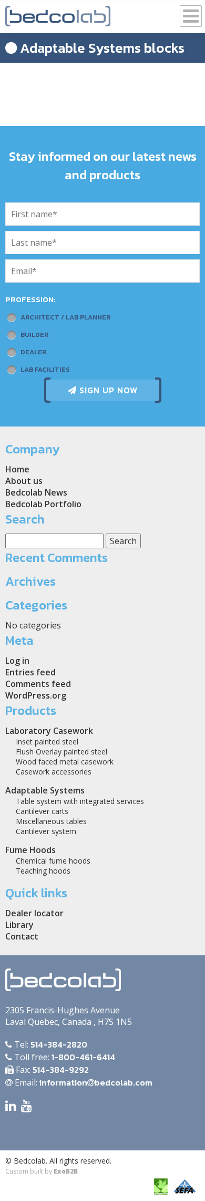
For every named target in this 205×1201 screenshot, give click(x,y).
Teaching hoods (43, 871)
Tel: (49, 1044)
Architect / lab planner (65, 317)
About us (24, 481)
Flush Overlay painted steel (61, 752)
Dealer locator (34, 913)
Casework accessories (53, 772)
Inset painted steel (47, 742)
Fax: (51, 1069)
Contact (21, 936)
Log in (17, 660)
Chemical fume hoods (53, 861)
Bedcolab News (36, 492)
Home (17, 469)
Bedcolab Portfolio (43, 504)
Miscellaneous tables (51, 821)
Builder (34, 335)
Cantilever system (46, 831)
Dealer (33, 352)
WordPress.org (35, 695)
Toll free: (63, 1057)
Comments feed (38, 684)
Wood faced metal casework (65, 762)
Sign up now (107, 390)
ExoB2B (66, 1171)
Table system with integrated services (80, 801)
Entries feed (30, 672)
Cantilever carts (42, 811)
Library (19, 925)
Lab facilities (45, 369)
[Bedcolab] (57, 13)
